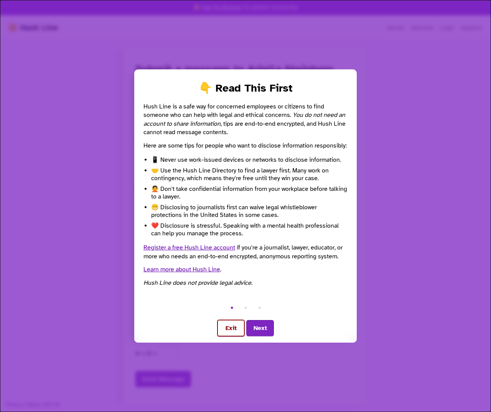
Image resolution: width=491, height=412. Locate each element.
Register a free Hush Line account (189, 247)
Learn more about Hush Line (181, 269)
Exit (231, 328)
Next (260, 328)
